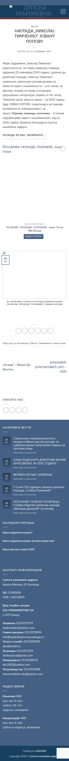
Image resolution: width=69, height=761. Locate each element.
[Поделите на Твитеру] (31, 331)
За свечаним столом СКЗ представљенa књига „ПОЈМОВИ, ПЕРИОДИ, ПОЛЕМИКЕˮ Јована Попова (34, 303)
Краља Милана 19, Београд (21, 584)
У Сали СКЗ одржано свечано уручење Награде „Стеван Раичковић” (38, 489)
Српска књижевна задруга (20, 579)
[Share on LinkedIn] (50, 331)
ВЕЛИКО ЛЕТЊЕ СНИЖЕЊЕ (33, 474)
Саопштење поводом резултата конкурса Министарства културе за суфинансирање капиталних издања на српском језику (39, 443)
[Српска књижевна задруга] (34, 11)
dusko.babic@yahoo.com (18, 627)
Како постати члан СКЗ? (19, 549)
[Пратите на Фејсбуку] (6, 410)
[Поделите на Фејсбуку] (25, 331)
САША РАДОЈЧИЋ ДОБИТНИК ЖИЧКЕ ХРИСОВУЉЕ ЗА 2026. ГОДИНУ (39, 461)
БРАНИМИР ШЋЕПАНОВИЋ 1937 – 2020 (50, 367)
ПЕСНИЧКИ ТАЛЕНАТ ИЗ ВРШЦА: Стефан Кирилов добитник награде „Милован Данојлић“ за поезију (36, 505)
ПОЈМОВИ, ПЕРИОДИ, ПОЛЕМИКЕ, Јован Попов (34, 227)
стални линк (58, 343)
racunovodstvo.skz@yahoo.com (23, 674)
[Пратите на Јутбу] (25, 410)
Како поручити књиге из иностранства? (28, 541)
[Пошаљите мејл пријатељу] (38, 331)
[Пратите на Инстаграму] (12, 410)
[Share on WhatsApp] (18, 331)
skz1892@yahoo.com (16, 664)
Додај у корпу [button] (33, 236)
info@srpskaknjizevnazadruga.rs (23, 637)
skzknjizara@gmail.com (18, 655)
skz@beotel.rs (12, 646)
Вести (34, 27)
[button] (5, 11)
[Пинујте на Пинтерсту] (44, 331)
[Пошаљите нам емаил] (19, 410)
